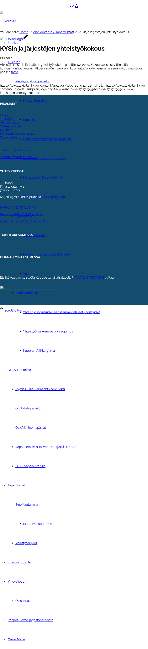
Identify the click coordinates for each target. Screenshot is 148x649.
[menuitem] (81, 321)
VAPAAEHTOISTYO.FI (89, 277)
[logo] (14, 39)
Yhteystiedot (9, 137)
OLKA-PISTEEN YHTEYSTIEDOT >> (25, 221)
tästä (14, 72)
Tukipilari (6, 119)
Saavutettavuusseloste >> (18, 157)
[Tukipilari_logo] (8, 20)
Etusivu (5, 115)
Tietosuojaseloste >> (14, 150)
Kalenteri (6, 130)
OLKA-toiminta (10, 126)
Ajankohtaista (9, 122)
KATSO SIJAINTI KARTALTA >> (21, 214)
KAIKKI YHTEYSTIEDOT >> (18, 207)
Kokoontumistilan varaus (17, 133)
